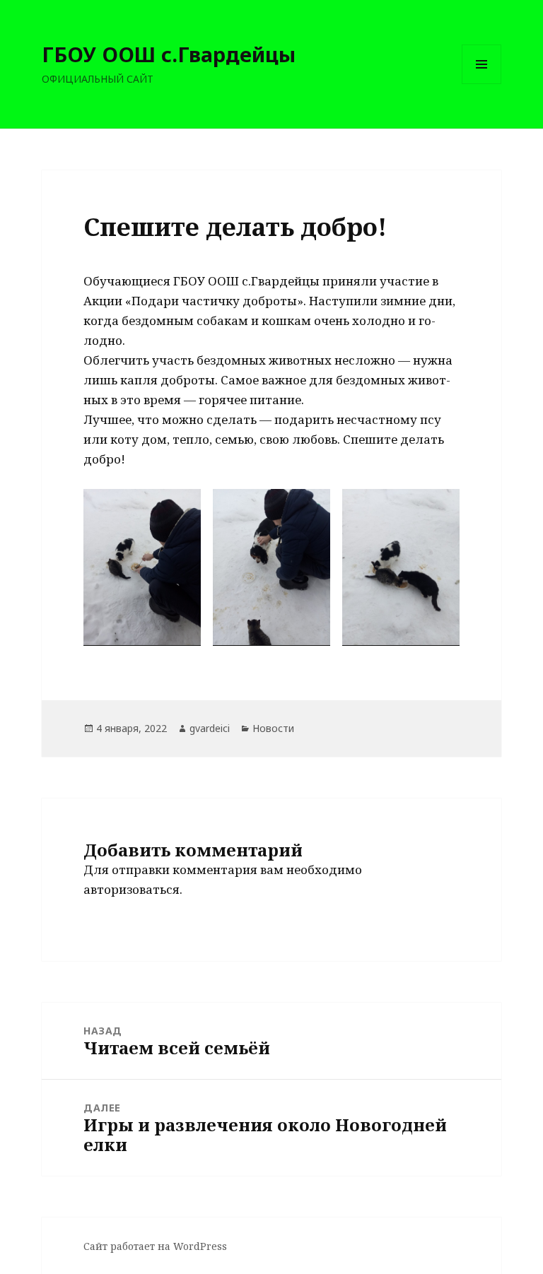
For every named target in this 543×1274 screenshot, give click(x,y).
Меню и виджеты (481, 83)
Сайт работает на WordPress (155, 1246)
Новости (273, 728)
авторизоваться (131, 889)
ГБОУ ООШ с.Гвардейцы (169, 54)
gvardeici (209, 728)
